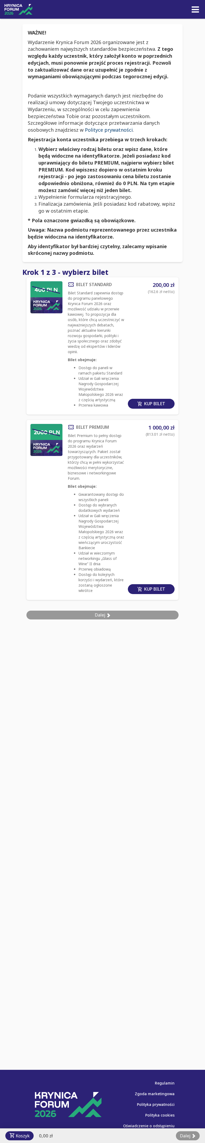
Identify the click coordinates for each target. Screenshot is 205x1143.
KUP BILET (151, 404)
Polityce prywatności (109, 130)
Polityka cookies (160, 1115)
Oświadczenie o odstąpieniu (149, 1125)
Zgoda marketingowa (155, 1093)
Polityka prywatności (156, 1104)
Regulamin (165, 1083)
